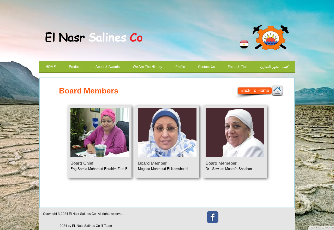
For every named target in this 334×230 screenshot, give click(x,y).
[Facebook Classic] (212, 217)
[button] (100, 141)
